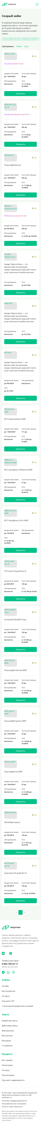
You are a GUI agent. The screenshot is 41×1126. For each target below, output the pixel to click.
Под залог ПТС (8, 1001)
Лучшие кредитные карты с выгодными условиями (20, 39)
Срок (26, 46)
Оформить (20, 93)
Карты (5, 1014)
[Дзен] (10, 953)
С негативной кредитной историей (17, 1006)
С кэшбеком (7, 1045)
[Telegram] (3, 972)
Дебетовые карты (10, 1025)
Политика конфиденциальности (14, 1101)
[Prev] (16, 912)
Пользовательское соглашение (14, 1104)
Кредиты (7, 1054)
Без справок (7, 1060)
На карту (6, 996)
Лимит (19, 46)
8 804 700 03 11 (10, 963)
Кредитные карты (10, 1020)
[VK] (3, 953)
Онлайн (5, 986)
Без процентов (8, 991)
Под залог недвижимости (13, 1080)
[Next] (24, 912)
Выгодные (6, 1040)
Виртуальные (8, 1030)
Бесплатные (7, 1035)
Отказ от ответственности (12, 1107)
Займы (6, 979)
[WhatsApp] (8, 972)
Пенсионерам (8, 1075)
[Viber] (13, 972)
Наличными (7, 1065)
